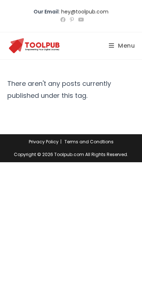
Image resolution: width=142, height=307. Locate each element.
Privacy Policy (44, 142)
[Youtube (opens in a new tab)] (80, 19)
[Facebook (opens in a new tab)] (63, 19)
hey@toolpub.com (85, 11)
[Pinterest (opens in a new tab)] (72, 19)
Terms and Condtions (89, 142)
